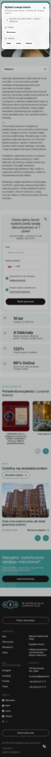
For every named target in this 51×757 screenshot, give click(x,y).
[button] (44, 8)
